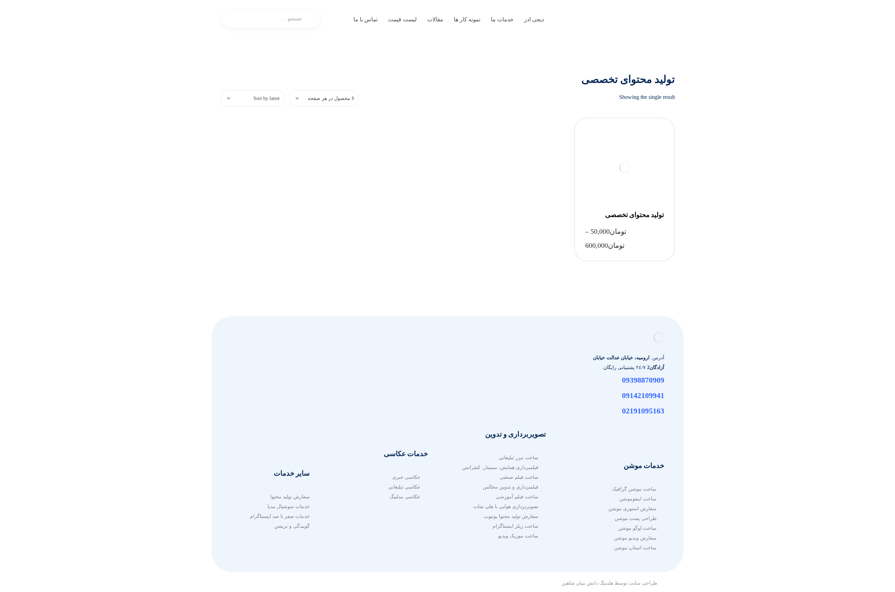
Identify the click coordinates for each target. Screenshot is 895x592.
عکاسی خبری (406, 477)
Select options (636, 167)
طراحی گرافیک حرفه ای (276, 360)
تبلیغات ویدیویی (522, 389)
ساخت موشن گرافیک (634, 489)
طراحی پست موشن (636, 518)
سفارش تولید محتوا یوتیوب (511, 516)
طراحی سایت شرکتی (397, 399)
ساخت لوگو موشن (637, 528)
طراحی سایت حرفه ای (396, 360)
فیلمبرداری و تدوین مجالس (510, 487)
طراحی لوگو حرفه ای (279, 399)
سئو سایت (409, 409)
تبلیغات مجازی (523, 370)
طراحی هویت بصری (281, 409)
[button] (330, 21)
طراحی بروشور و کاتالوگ (275, 370)
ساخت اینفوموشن (638, 498)
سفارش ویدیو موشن (635, 538)
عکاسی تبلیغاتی (404, 487)
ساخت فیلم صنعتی (519, 477)
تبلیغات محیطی (522, 380)
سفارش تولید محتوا (290, 496)
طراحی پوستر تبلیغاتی (279, 419)
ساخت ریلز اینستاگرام (515, 526)
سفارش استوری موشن (632, 508)
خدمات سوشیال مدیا (288, 506)
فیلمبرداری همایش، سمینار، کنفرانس (500, 467)
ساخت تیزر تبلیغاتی (518, 457)
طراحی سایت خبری (399, 380)
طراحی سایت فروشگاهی (393, 370)
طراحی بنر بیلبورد (283, 389)
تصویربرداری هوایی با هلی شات (505, 506)
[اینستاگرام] (657, 429)
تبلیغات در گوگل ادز (518, 360)
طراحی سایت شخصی (397, 389)
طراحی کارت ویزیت (281, 429)
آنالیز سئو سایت (404, 419)
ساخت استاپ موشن (635, 547)
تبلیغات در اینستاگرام (517, 399)
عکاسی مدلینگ (404, 496)
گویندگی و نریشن (292, 526)
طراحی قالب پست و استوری (272, 438)
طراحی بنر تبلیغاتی (282, 380)
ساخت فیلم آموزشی (517, 496)
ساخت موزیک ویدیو (518, 536)
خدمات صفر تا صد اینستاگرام (280, 516)
